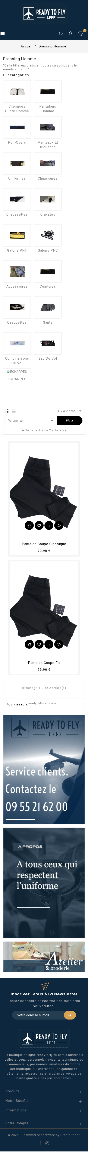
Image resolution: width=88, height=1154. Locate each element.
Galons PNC (48, 250)
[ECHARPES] (17, 371)
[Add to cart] (29, 525)
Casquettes (17, 322)
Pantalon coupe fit (44, 663)
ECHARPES (17, 379)
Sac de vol (47, 358)
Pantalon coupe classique (44, 544)
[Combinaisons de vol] (17, 343)
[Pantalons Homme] (48, 91)
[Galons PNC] (48, 235)
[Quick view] (58, 525)
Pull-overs (17, 142)
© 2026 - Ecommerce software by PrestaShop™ (44, 1135)
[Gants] (48, 307)
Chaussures (48, 178)
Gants (48, 322)
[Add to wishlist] (39, 525)
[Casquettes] (17, 307)
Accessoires (17, 286)
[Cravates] (48, 199)
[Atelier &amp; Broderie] (44, 956)
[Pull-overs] (17, 127)
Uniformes (17, 178)
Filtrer (69, 420)
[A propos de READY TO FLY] (44, 882)
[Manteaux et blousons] (48, 127)
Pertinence (31, 420)
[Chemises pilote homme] (17, 91)
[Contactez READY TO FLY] (44, 769)
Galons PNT (17, 250)
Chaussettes (17, 214)
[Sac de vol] (48, 343)
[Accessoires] (17, 271)
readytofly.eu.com (42, 703)
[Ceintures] (48, 271)
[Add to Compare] (48, 525)
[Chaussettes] (17, 199)
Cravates (47, 214)
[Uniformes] (17, 163)
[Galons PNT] (17, 235)
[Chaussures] (48, 163)
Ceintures (48, 286)
